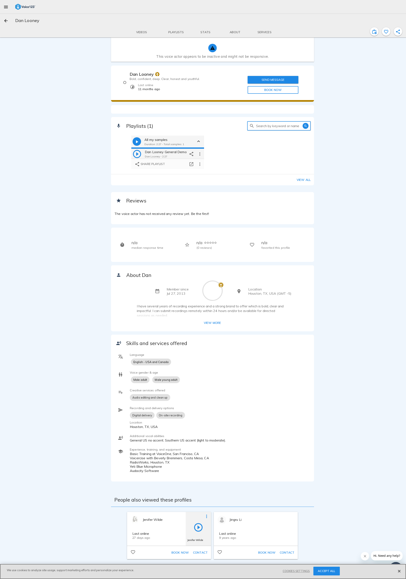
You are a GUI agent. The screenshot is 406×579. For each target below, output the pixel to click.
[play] (137, 154)
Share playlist (152, 164)
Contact (200, 552)
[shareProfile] (398, 31)
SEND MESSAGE (273, 80)
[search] (252, 126)
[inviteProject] (374, 31)
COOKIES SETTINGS (296, 571)
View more (212, 323)
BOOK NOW (273, 90)
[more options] (200, 154)
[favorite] (386, 31)
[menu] (6, 7)
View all (304, 180)
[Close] (399, 571)
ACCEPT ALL (326, 571)
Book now (180, 552)
